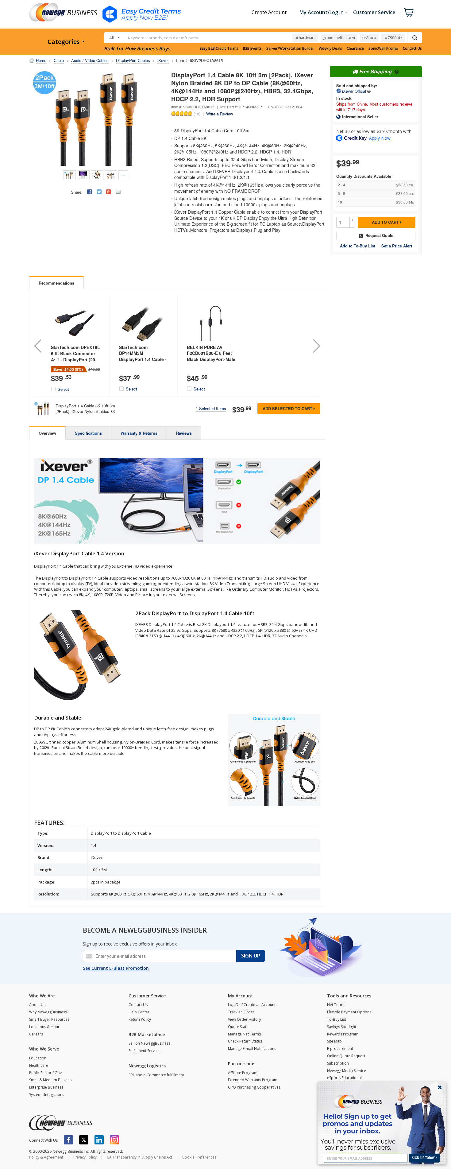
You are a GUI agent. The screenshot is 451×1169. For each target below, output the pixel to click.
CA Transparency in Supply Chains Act (139, 1157)
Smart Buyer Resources (49, 1019)
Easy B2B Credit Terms (219, 48)
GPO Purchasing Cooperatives (254, 1087)
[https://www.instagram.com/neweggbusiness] (114, 1139)
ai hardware (305, 37)
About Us (37, 1004)
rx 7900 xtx (393, 37)
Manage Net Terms (244, 1034)
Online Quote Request (346, 1055)
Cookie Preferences (199, 1157)
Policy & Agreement (46, 1157)
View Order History (244, 1019)
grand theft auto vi (339, 37)
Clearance (355, 48)
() (197, 113)
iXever (163, 60)
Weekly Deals (330, 48)
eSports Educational (344, 1077)
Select (63, 389)
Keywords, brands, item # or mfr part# (163, 38)
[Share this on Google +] (108, 191)
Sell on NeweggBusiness (149, 1043)
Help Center (139, 1012)
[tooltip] (369, 91)
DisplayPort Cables (133, 60)
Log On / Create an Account (252, 1004)
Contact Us (412, 48)
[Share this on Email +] (118, 191)
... (123, 174)
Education (37, 1058)
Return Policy (140, 1019)
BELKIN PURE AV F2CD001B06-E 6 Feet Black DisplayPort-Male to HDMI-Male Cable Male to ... (211, 359)
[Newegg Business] (60, 1123)
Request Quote (379, 235)
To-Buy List (336, 1019)
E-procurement (340, 1048)
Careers (36, 1034)
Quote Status (239, 1026)
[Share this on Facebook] (89, 191)
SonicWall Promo (383, 48)
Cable (59, 60)
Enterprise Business (46, 1087)
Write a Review (219, 114)
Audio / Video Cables (90, 60)
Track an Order (241, 1012)
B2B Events (252, 48)
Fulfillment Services (145, 1050)
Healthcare (38, 1065)
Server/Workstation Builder (290, 48)
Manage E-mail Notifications (252, 1048)
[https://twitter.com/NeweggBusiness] (83, 1139)
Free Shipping (375, 71)
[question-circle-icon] (396, 71)
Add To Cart (386, 222)
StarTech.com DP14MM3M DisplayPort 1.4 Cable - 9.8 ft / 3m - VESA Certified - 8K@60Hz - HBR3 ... (143, 362)
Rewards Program (342, 1034)
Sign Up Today (424, 1157)
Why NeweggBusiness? (48, 1012)
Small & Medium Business (51, 1079)
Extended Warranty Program (252, 1079)
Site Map (334, 1041)
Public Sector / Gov (45, 1072)
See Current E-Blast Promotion (116, 968)
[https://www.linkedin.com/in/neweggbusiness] (99, 1139)
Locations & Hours (45, 1026)
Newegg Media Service (346, 1070)
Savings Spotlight (341, 1026)
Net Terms (336, 1004)
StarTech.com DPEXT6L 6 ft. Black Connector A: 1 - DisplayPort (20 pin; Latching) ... (75, 356)
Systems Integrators (46, 1094)
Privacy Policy (85, 1157)
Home (41, 60)
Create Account (269, 12)
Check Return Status (245, 1041)
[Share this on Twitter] (99, 191)
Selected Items (211, 408)
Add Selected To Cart (288, 408)
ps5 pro (369, 37)
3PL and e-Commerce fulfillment (156, 1075)
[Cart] (409, 12)
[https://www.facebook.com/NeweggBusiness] (68, 1139)
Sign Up (250, 955)
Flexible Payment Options (349, 1012)
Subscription (338, 1063)
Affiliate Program (242, 1072)
